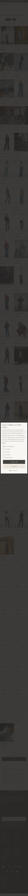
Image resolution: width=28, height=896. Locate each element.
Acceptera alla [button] (14, 462)
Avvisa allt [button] (14, 466)
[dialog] (14, 447)
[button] (14, 470)
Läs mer (4, 443)
